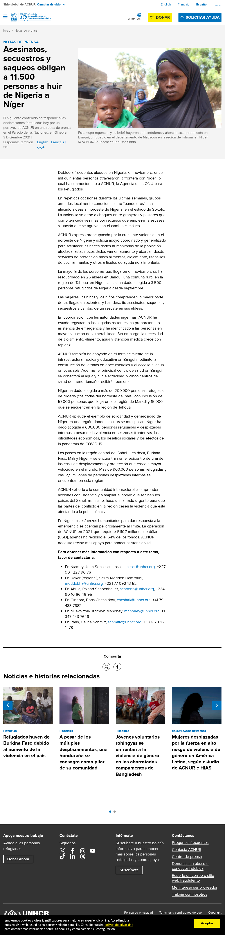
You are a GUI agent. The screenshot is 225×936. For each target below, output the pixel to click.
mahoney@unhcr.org (142, 611)
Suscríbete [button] (129, 870)
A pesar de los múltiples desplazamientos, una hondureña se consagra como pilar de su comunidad (83, 752)
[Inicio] (26, 17)
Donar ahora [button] (18, 859)
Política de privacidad (138, 912)
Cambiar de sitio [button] (49, 4)
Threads (82, 856)
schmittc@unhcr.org (124, 622)
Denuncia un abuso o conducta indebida (190, 866)
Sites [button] (139, 18)
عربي (217, 4)
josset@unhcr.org (140, 566)
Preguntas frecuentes (190, 842)
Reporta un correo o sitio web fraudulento (193, 878)
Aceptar (207, 923)
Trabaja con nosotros (189, 894)
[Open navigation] (5, 17)
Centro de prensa (187, 856)
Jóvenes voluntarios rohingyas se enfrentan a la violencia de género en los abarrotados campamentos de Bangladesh (138, 755)
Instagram (82, 851)
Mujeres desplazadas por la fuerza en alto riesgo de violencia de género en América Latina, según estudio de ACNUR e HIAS (196, 752)
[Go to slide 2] (115, 812)
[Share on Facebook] (117, 667)
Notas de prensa (26, 30)
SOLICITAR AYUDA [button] (203, 17)
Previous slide (8, 705)
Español (201, 4)
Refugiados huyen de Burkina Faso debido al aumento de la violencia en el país (26, 746)
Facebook (72, 851)
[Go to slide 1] (111, 812)
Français (183, 4)
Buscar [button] (131, 18)
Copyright (214, 912)
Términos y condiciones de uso (180, 912)
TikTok (62, 856)
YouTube (92, 851)
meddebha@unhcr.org (84, 583)
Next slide (216, 705)
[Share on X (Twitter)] (106, 667)
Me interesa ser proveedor (194, 887)
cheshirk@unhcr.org (134, 599)
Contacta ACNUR (186, 849)
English (166, 4)
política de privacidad (118, 925)
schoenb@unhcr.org (137, 589)
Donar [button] (163, 17)
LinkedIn (72, 856)
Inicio (6, 30)
